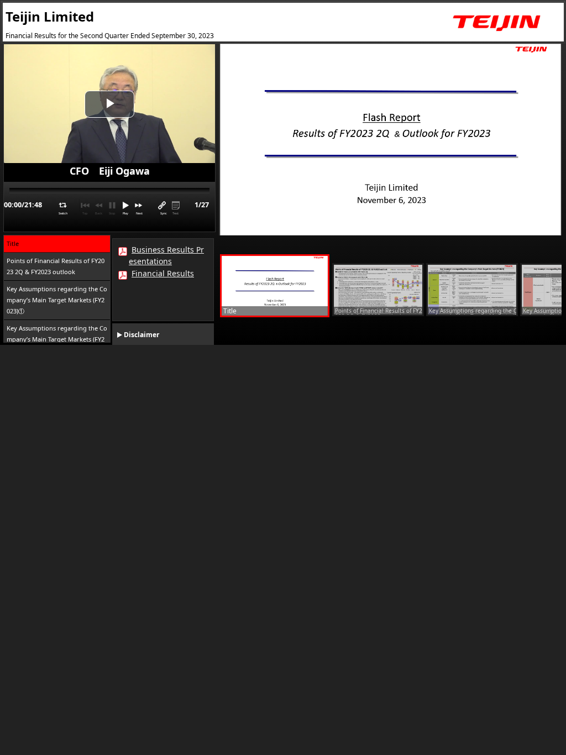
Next (139, 213)
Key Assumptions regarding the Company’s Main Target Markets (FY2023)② (57, 339)
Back (98, 213)
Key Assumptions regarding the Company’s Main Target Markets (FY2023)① (57, 300)
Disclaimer (141, 334)
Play (125, 213)
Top (84, 213)
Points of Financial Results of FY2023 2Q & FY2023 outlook (55, 266)
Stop (112, 213)
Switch (63, 213)
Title (13, 243)
